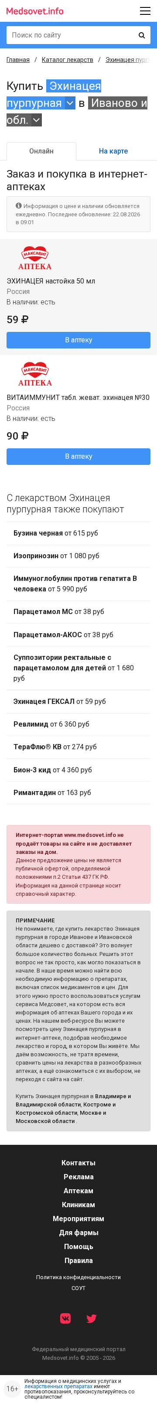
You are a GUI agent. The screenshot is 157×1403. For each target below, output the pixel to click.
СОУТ (78, 1288)
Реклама (79, 1177)
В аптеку (78, 340)
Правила (79, 1260)
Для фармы (79, 1233)
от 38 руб (59, 612)
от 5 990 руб (75, 583)
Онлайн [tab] (41, 151)
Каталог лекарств (67, 59)
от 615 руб (56, 533)
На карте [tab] (113, 151)
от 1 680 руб (74, 668)
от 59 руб (60, 701)
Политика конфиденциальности (78, 1277)
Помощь (78, 1247)
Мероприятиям (78, 1219)
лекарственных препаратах (58, 1386)
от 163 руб (52, 793)
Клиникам (78, 1205)
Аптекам (78, 1191)
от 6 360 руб (51, 724)
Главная (18, 59)
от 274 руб (55, 747)
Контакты (78, 1163)
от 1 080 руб (56, 556)
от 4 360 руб (53, 770)
